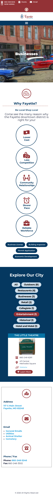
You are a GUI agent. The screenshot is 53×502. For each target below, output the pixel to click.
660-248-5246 (19, 460)
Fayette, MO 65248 (13, 408)
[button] (26, 23)
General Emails (14, 431)
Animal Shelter (14, 436)
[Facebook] (26, 9)
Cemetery (11, 439)
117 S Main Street (12, 405)
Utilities (10, 433)
